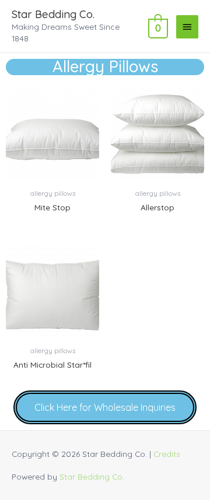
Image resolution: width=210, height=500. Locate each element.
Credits (166, 454)
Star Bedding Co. (53, 14)
